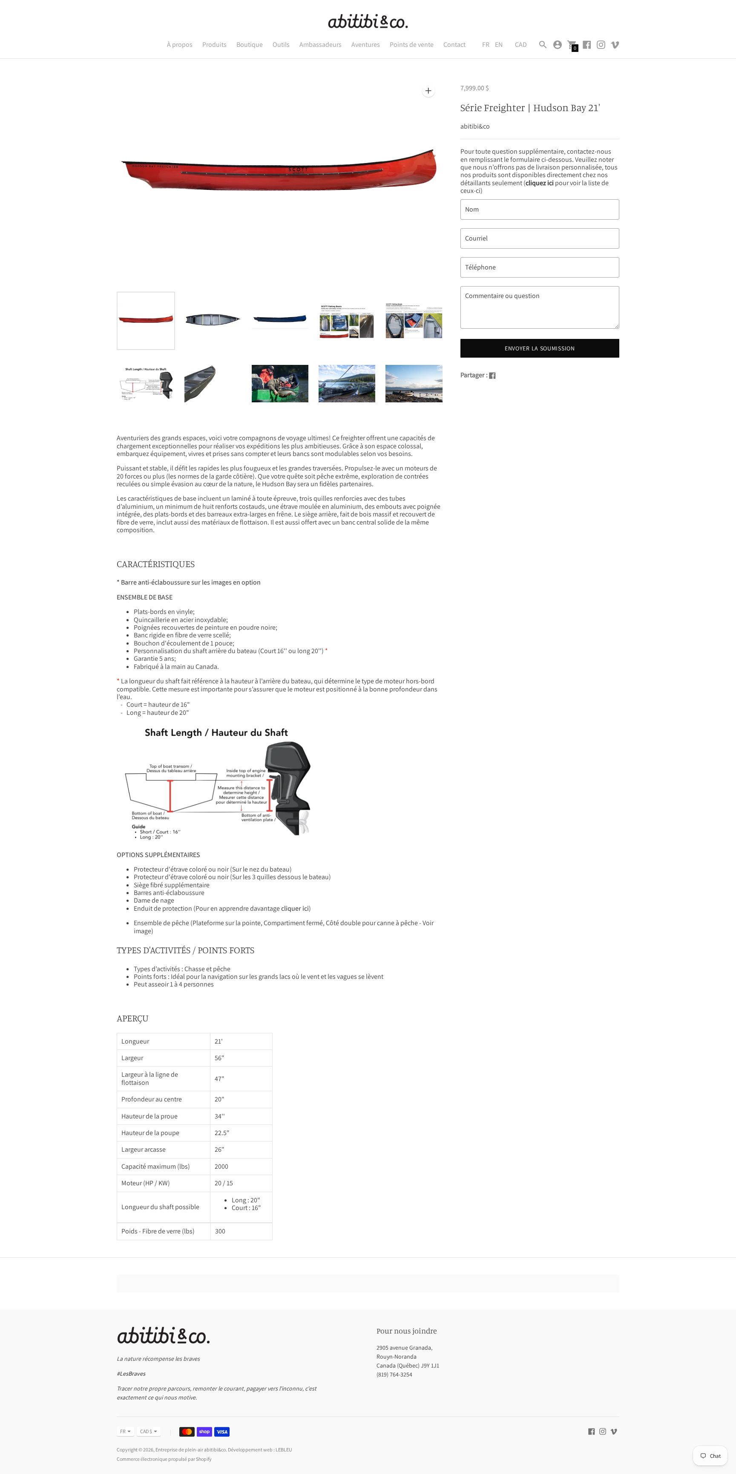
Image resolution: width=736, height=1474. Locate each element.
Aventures (365, 44)
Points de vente (412, 44)
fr (123, 1431)
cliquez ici (540, 182)
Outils (281, 44)
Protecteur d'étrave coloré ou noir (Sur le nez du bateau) (213, 869)
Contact (454, 44)
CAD (521, 44)
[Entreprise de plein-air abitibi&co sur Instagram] (601, 44)
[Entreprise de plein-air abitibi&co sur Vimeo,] (615, 44)
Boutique (249, 44)
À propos (180, 44)
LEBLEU (284, 1449)
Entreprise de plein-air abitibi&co (190, 1449)
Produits (214, 44)
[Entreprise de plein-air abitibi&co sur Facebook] (587, 44)
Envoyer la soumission (540, 348)
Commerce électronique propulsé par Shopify (164, 1459)
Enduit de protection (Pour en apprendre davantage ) (222, 908)
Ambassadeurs (320, 44)
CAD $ (146, 1431)
